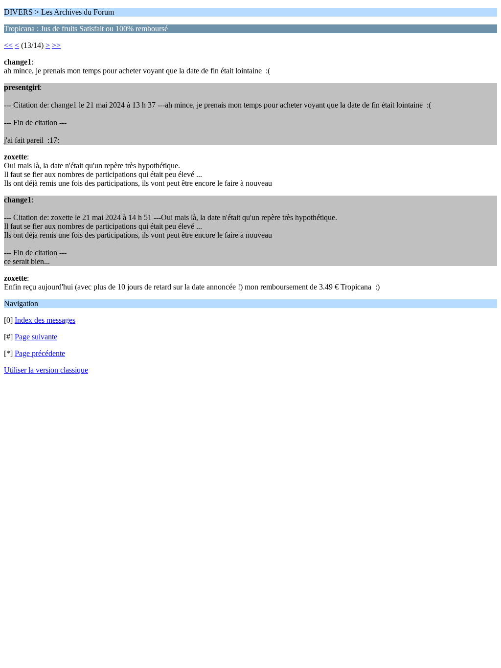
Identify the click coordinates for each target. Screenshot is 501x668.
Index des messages (45, 320)
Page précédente (40, 353)
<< (8, 45)
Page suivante (36, 337)
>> (56, 45)
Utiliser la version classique (46, 370)
